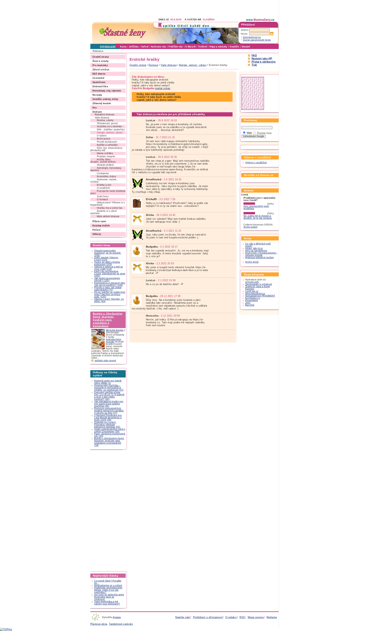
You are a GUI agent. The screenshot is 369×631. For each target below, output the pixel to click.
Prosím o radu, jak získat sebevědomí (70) (107, 288)
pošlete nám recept (105, 360)
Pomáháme (251, 300)
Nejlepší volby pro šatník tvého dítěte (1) (108, 382)
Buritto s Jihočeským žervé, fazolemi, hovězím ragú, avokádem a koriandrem (107, 320)
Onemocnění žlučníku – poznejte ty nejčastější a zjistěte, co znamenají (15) (108, 387)
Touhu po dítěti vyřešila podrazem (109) (107, 263)
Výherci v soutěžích (256, 162)
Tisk (254, 64)
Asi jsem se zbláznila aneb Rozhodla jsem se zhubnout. (109, 597)
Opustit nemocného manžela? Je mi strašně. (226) (107, 252)
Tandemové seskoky (121, 624)
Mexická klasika (115, 330)
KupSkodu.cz (252, 298)
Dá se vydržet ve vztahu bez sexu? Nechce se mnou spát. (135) (109, 294)
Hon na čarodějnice (256, 250)
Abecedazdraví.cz (255, 293)
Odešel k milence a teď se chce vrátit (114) (108, 268)
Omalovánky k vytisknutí (258, 284)
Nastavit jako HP (262, 58)
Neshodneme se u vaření (108, 585)
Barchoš (249, 305)
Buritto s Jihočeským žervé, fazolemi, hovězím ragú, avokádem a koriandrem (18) (109, 441)
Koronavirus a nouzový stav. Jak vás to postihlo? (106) (109, 284)
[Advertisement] (160, 8)
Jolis (247, 303)
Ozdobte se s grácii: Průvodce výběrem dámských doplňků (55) (107, 424)
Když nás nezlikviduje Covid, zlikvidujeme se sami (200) (109, 273)
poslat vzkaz (162, 88)
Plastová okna (98, 624)
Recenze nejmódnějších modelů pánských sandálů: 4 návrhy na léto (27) (109, 410)
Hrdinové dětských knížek (259, 257)
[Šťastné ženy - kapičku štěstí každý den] (122, 33)
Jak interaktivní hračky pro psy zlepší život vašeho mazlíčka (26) (108, 403)
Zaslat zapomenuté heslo (257, 40)
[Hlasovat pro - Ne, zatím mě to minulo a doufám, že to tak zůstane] (255, 213)
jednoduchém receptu (113, 340)
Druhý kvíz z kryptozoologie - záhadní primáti (261, 254)
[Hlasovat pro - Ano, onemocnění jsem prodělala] (255, 204)
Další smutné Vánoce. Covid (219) (106, 258)
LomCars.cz (251, 291)
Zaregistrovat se (252, 37)
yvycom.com (252, 282)
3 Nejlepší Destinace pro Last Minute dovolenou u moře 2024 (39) (108, 417)
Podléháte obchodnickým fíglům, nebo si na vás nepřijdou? (108, 590)
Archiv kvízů (252, 262)
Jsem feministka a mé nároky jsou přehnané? (107, 602)
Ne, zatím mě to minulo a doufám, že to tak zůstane (258, 217)
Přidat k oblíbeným (264, 61)
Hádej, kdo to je (254, 248)
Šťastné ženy (264, 133)
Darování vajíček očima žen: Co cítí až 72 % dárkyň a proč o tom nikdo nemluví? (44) (109, 395)
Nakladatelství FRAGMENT (260, 296)
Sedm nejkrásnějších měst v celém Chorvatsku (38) (109, 430)
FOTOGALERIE (108, 47)
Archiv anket (250, 227)
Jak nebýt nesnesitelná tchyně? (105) (107, 279)
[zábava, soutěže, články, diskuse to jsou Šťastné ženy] (260, 20)
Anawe (117, 617)
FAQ (254, 55)
